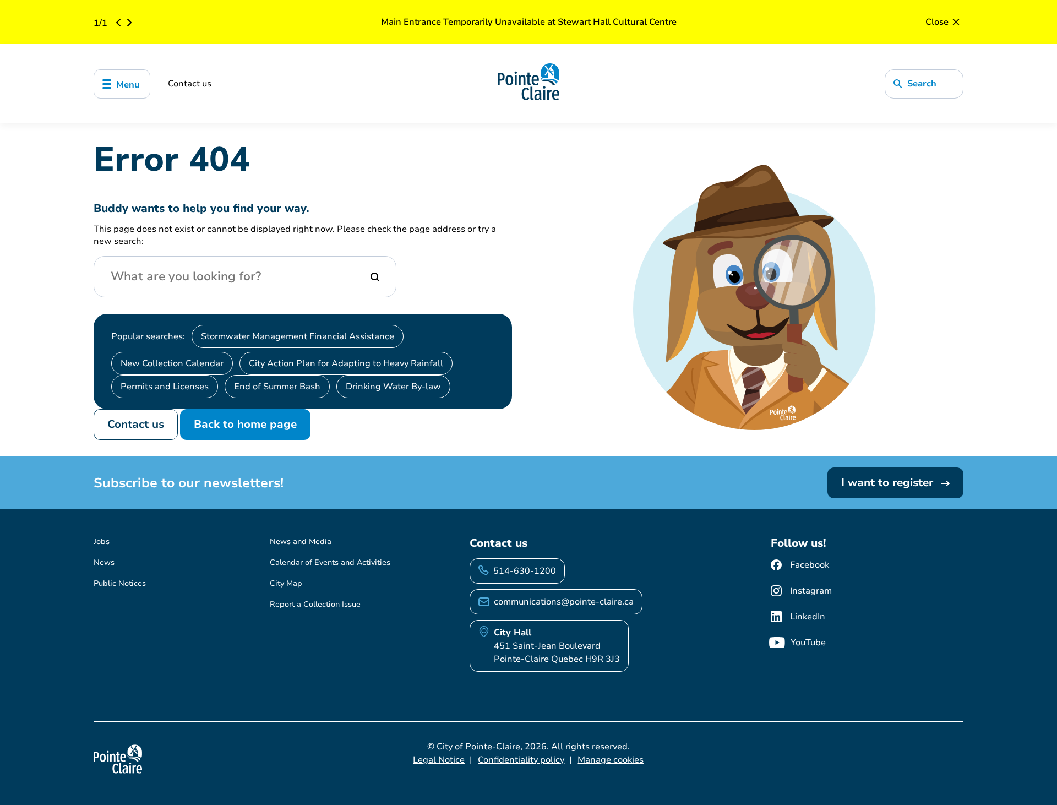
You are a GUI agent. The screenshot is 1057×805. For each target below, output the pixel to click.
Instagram (811, 591)
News (104, 562)
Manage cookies (610, 760)
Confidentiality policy (521, 760)
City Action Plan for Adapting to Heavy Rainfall (346, 363)
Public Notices (120, 583)
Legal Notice (439, 760)
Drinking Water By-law (393, 386)
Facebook (809, 565)
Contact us (189, 84)
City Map (286, 583)
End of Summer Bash (277, 386)
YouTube (808, 643)
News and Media (300, 541)
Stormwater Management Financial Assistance (297, 336)
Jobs (102, 541)
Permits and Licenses (165, 386)
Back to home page (245, 424)
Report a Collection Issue (315, 604)
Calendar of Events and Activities (330, 562)
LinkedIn (807, 617)
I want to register (888, 482)
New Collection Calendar (172, 363)
